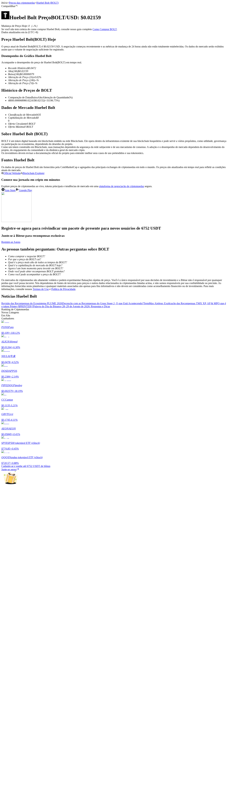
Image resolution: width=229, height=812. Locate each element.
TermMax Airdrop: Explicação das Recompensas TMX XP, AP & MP (181, 303)
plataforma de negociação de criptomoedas (121, 186)
